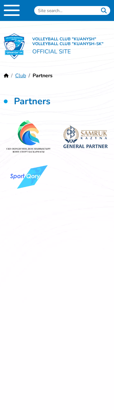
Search (104, 10)
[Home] (6, 75)
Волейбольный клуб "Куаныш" (14, 46)
